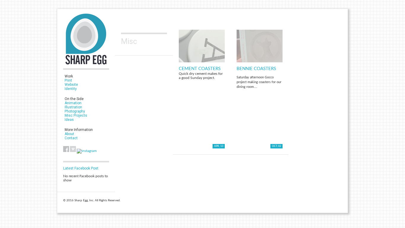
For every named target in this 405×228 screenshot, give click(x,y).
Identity (71, 89)
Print (68, 80)
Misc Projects (76, 115)
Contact (71, 138)
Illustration (73, 107)
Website (71, 85)
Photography (75, 111)
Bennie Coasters (256, 68)
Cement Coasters (200, 68)
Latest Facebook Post (80, 168)
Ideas (69, 120)
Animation (73, 103)
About (69, 134)
